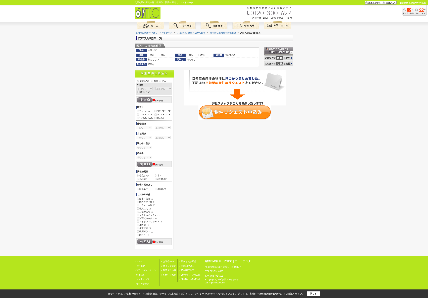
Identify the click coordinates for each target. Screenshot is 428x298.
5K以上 (160, 118)
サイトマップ (142, 279)
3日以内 (143, 179)
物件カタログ (142, 283)
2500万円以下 (187, 270)
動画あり (161, 189)
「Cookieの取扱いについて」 (269, 294)
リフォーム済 (147, 205)
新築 (156, 81)
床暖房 (144, 225)
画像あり (143, 189)
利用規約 (140, 275)
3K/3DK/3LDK (164, 114)
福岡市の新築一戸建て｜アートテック (228, 261)
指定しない (144, 81)
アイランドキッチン (150, 221)
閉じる (313, 293)
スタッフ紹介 (169, 266)
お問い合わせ (169, 275)
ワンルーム (144, 111)
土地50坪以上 (187, 266)
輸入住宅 (145, 208)
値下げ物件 (145, 92)
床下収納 (145, 228)
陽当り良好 (146, 198)
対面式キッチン (148, 218)
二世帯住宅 (146, 211)
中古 (164, 81)
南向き (144, 235)
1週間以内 (162, 179)
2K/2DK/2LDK (146, 114)
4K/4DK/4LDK (146, 118)
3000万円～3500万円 (191, 279)
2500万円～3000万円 (191, 275)
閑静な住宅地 (147, 202)
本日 (159, 175)
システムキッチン (149, 215)
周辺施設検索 (169, 270)
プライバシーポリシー (147, 270)
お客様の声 (168, 261)
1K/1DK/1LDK (164, 111)
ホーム (139, 261)
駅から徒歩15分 (188, 261)
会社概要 (140, 266)
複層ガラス (146, 231)
